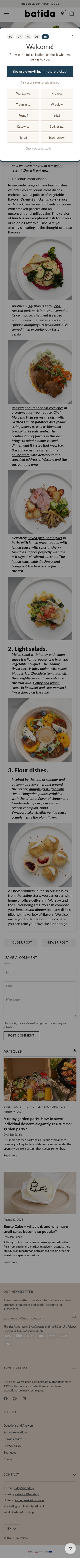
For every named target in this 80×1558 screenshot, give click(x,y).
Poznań (23, 115)
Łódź (57, 115)
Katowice (23, 126)
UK (19, 36)
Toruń (23, 137)
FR (28, 36)
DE (36, 36)
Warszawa (23, 93)
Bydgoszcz (57, 126)
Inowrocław (57, 137)
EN (45, 36)
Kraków (57, 93)
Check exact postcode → (40, 148)
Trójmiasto (23, 104)
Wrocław (57, 104)
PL (10, 36)
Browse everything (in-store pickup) (40, 71)
